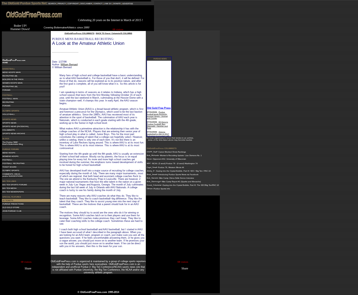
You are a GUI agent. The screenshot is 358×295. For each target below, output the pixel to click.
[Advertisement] (110, 12)
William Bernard (69, 64)
